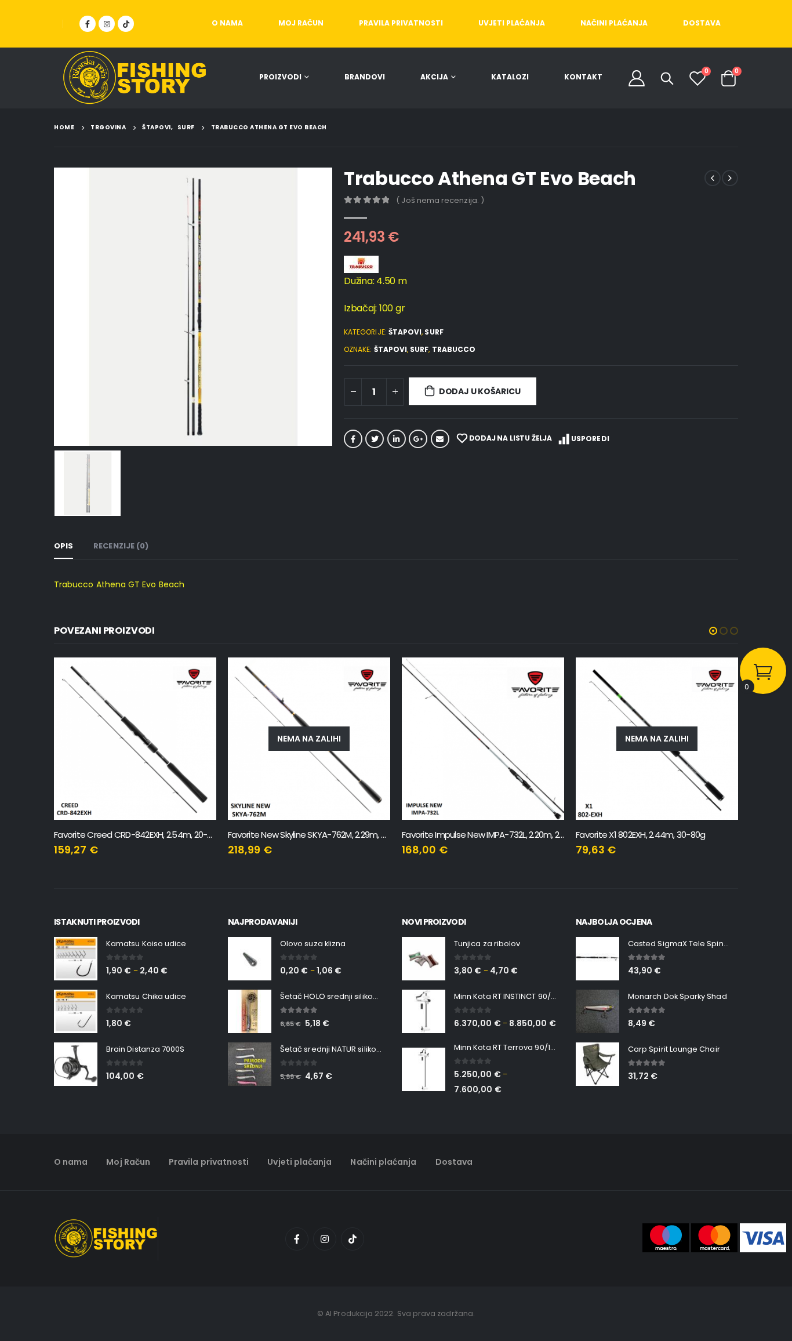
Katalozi (510, 77)
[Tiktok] (126, 24)
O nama (227, 23)
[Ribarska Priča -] (134, 78)
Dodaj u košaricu (480, 391)
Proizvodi (280, 77)
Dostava (702, 23)
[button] (713, 631)
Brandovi (364, 77)
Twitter (374, 439)
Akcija (434, 77)
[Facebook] (87, 24)
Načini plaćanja (614, 23)
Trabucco (454, 349)
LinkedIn (396, 439)
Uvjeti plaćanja (511, 23)
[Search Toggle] (667, 78)
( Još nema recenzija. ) (440, 200)
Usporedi (590, 439)
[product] (135, 738)
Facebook (353, 439)
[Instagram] (107, 24)
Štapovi (405, 332)
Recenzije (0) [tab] (120, 545)
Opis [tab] (63, 545)
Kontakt (583, 77)
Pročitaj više (371, 676)
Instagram (324, 1239)
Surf (433, 332)
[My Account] (637, 78)
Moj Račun (301, 23)
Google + (418, 439)
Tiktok (352, 1239)
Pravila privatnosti (401, 23)
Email (440, 439)
